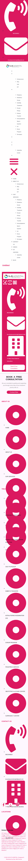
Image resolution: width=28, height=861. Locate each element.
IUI (17, 126)
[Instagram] (15, 282)
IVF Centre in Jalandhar (7, 833)
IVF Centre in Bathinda (18, 833)
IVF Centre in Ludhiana (15, 835)
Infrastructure (20, 79)
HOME (15, 71)
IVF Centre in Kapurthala (11, 836)
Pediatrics (19, 95)
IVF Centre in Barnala (19, 841)
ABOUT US (16, 181)
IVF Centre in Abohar (15, 845)
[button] (14, 167)
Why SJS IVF (18, 84)
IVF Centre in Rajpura (12, 848)
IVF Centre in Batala (10, 840)
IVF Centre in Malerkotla (18, 843)
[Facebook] (5, 282)
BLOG (15, 155)
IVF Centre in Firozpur (14, 838)
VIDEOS (16, 142)
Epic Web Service (17, 859)
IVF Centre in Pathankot (7, 843)
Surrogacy (19, 134)
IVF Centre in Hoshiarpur (12, 846)
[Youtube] (10, 282)
